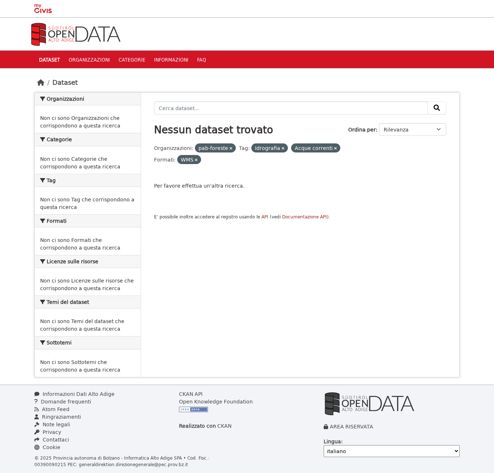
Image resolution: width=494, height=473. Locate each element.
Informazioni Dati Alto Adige (78, 394)
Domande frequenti (65, 401)
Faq (201, 59)
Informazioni (171, 59)
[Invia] (436, 107)
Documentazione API (304, 216)
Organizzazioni (89, 59)
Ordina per (362, 129)
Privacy (51, 432)
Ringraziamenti (61, 416)
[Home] (40, 82)
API (264, 216)
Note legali (55, 424)
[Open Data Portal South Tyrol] (75, 33)
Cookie (50, 447)
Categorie (132, 59)
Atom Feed (55, 409)
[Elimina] (231, 148)
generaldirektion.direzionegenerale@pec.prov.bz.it (133, 464)
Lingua (332, 441)
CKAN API (191, 394)
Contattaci (55, 439)
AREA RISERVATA (351, 426)
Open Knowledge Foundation (216, 401)
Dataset (49, 59)
